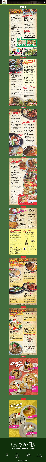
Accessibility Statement (39, 456)
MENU (7, 453)
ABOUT (7, 454)
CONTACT (7, 455)
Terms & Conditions (39, 454)
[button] (44, 2)
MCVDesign (24, 461)
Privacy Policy (38, 455)
